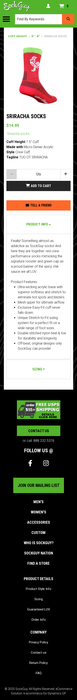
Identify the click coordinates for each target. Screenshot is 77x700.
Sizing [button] (37, 369)
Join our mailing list (38, 485)
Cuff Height (17, 36)
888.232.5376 (43, 441)
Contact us (38, 431)
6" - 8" (35, 36)
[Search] (68, 19)
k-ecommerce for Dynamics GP (45, 693)
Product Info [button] (37, 224)
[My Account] (48, 6)
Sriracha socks (18, 134)
